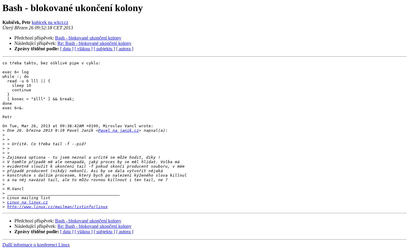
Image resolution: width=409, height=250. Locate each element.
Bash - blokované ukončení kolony (88, 37)
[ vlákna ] (84, 48)
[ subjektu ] (104, 48)
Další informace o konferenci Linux (36, 244)
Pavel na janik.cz (118, 130)
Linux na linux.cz (27, 202)
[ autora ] (124, 48)
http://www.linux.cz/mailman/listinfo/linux (57, 206)
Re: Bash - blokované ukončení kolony (94, 43)
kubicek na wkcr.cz (50, 22)
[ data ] (66, 48)
